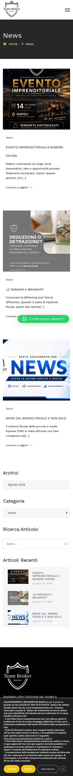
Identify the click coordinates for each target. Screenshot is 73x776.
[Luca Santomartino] (11, 8)
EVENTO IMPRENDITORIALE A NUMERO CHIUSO (45, 576)
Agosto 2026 (16, 484)
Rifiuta (28, 769)
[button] (43, 319)
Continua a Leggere (17, 187)
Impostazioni (48, 769)
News (9, 137)
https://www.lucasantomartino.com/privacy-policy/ (28, 738)
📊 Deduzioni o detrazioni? (24, 289)
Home (13, 44)
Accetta (12, 769)
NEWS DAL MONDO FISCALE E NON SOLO (36, 418)
